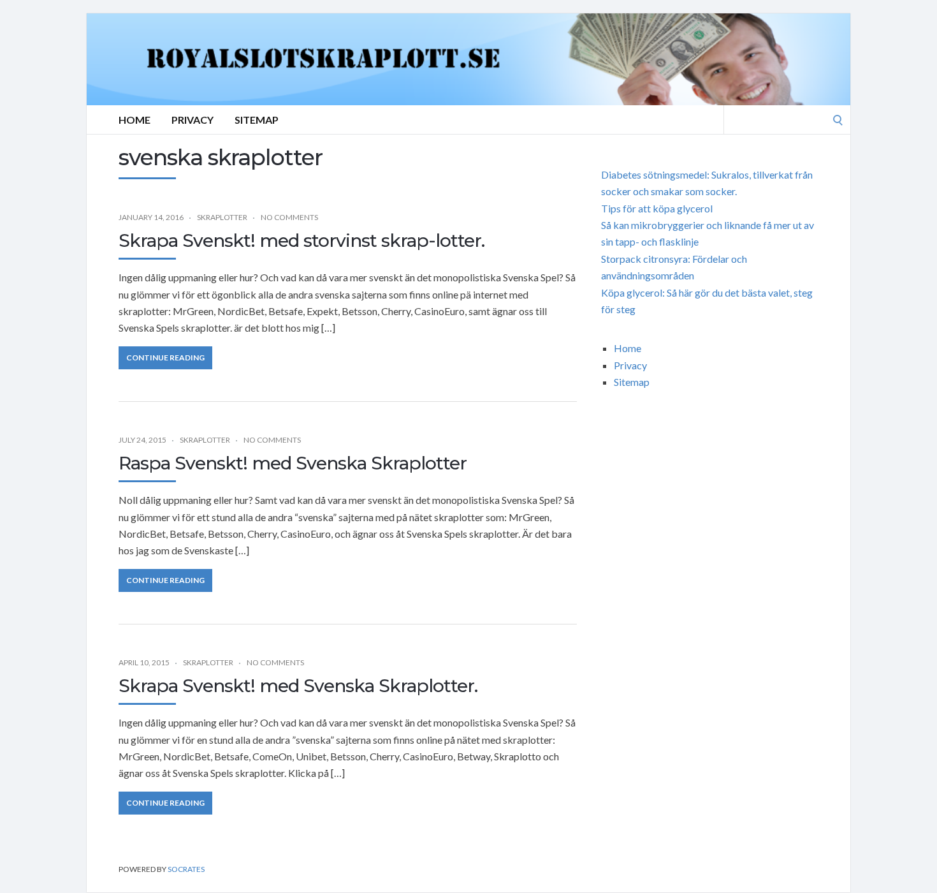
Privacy (192, 120)
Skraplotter (222, 217)
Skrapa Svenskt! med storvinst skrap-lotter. (301, 240)
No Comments (289, 217)
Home (134, 120)
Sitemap (257, 120)
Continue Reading (165, 357)
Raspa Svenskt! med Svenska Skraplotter (293, 463)
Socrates (186, 869)
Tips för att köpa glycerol (657, 208)
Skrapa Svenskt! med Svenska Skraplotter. (298, 686)
